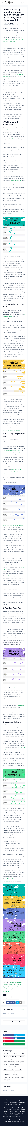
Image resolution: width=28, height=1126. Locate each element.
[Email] (20, 1002)
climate (5, 1064)
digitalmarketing (17, 1066)
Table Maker (20, 1113)
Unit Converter (21, 1109)
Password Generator (18, 1104)
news (4, 998)
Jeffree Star (11, 139)
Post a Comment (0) (14, 1022)
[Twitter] (17, 1002)
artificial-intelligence (9, 1061)
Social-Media (9, 998)
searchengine (7, 1074)
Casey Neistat (20, 705)
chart (8, 994)
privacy (17, 1072)
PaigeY (16, 688)
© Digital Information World (11, 1099)
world (9, 1079)
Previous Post (5, 1027)
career (17, 1061)
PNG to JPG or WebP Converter (14, 1115)
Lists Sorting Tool (20, 1108)
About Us (7, 1100)
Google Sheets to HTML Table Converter (14, 1121)
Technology (16, 998)
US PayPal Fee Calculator (9, 1109)
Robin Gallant (19, 452)
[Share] (23, 24)
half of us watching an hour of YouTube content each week (13, 39)
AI (4, 1054)
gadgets (6, 1069)
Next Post (23, 1027)
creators (14, 996)
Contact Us (5, 1102)
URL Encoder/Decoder (19, 1106)
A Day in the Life (16, 180)
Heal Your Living (10, 576)
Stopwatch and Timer (19, 1111)
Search (5, 1056)
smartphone (7, 1077)
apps (11, 1059)
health (11, 1069)
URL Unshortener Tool (14, 1120)
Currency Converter (8, 1111)
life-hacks (11, 1072)
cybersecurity (7, 1066)
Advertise (21, 1099)
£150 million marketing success (12, 450)
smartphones (15, 1077)
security (15, 1074)
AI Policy (21, 1100)
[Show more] (23, 1002)
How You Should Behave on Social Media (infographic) (13, 472)
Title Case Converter (8, 1106)
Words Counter (13, 1102)
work (5, 1079)
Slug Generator (8, 1104)
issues (5, 1072)
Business (9, 1054)
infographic (19, 996)
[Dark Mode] (22, 2)
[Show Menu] (2, 2)
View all (22, 1009)
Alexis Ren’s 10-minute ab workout (13, 525)
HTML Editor (22, 1102)
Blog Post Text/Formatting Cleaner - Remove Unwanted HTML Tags (14, 1117)
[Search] (26, 2)
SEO (23, 1054)
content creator (14, 994)
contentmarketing (7, 996)
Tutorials (6, 1059)
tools (22, 1077)
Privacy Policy (14, 1100)
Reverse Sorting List (9, 1108)
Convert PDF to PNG (10, 1113)
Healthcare (16, 1054)
